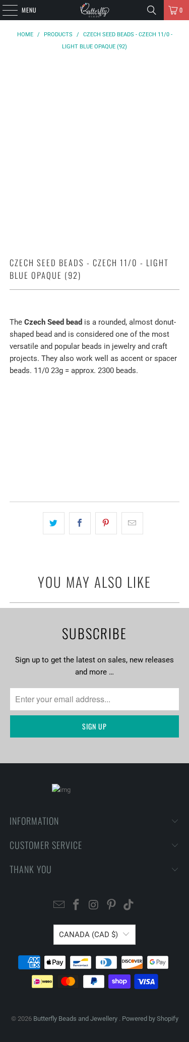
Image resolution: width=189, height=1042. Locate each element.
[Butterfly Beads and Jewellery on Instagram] (94, 905)
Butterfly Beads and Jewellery (76, 1018)
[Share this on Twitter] (54, 523)
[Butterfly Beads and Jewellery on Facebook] (76, 905)
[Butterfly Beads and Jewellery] (94, 10)
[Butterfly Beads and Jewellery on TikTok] (129, 905)
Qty (15, 390)
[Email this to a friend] (132, 523)
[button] (94, 465)
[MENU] (4, 10)
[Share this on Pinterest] (106, 523)
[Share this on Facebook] (80, 523)
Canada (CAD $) (88, 934)
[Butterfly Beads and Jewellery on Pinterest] (111, 905)
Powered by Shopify (150, 1018)
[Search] (151, 10)
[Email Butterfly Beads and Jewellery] (59, 905)
